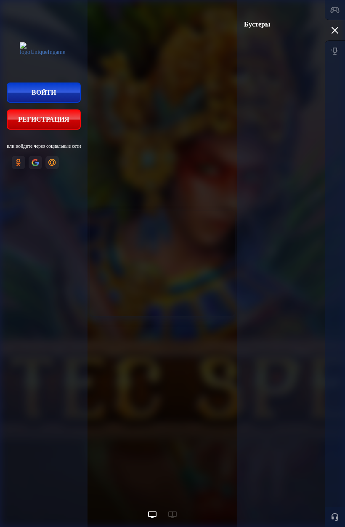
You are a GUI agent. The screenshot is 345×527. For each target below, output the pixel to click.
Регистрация (43, 119)
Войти (44, 92)
